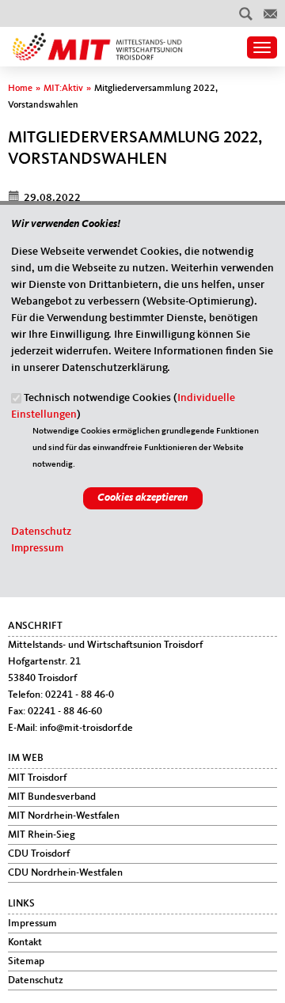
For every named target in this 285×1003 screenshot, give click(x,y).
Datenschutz (41, 531)
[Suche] (246, 13)
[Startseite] (95, 40)
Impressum (37, 548)
